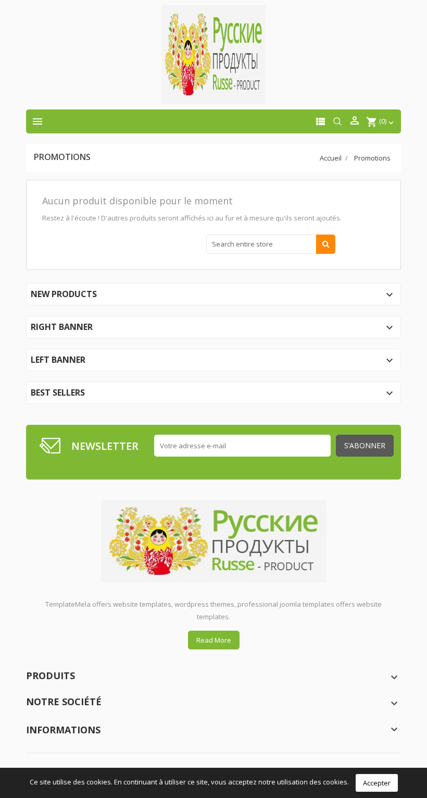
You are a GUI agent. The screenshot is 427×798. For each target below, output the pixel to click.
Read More (213, 640)
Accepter (377, 783)
